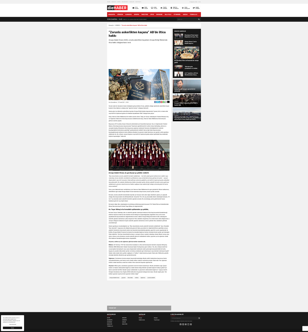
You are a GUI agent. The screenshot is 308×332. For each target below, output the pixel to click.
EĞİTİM (118, 1)
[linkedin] (159, 102)
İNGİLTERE (144, 14)
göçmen (123, 277)
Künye (140, 317)
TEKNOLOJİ (193, 14)
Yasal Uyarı (157, 320)
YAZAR (108, 1)
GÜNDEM (120, 14)
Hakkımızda (142, 320)
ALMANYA (128, 14)
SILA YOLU (168, 14)
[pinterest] (161, 102)
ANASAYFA (111, 14)
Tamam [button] (12, 327)
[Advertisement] (139, 56)
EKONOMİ (159, 14)
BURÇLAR (132, 1)
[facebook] (155, 102)
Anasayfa (111, 25)
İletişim (156, 317)
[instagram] (186, 324)
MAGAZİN (114, 1)
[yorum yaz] (166, 102)
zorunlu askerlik (151, 277)
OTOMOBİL (177, 14)
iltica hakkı (130, 277)
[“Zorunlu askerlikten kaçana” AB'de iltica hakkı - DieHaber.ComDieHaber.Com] (117, 7)
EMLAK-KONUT (125, 1)
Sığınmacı (143, 277)
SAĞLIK (185, 14)
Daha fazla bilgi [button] (12, 324)
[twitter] (157, 102)
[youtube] (188, 324)
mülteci (136, 277)
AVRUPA (136, 14)
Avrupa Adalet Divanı (114, 277)
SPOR (152, 14)
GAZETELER (138, 1)
